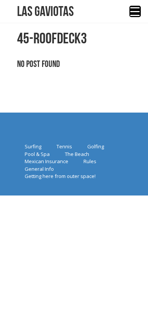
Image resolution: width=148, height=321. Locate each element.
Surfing (33, 146)
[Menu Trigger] (135, 11)
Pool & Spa (37, 154)
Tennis (64, 146)
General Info (39, 168)
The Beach (77, 154)
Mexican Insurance (46, 161)
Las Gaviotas (45, 11)
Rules (89, 161)
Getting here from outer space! (60, 176)
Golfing (95, 146)
